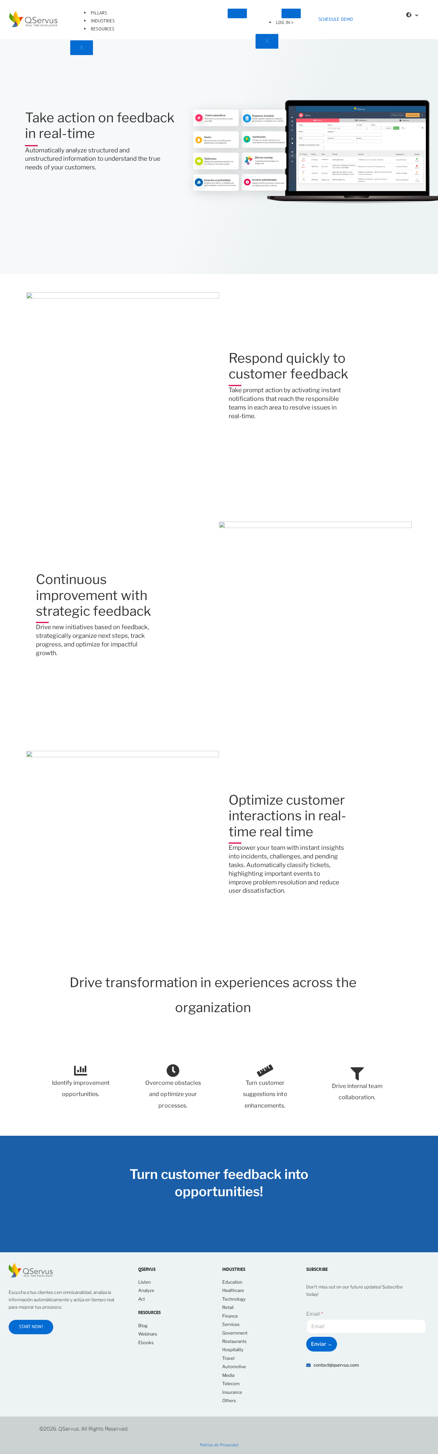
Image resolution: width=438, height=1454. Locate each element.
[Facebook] (356, 1383)
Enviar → (321, 1344)
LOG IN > (284, 22)
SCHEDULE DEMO (335, 19)
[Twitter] (340, 1383)
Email (314, 1314)
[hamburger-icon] (237, 13)
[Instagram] (372, 1383)
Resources (102, 29)
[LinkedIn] (325, 1383)
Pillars (98, 13)
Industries (102, 21)
